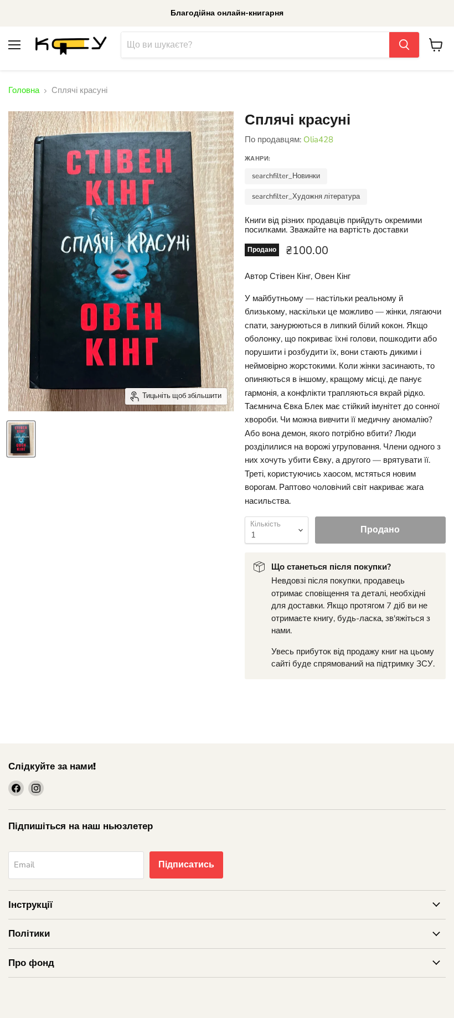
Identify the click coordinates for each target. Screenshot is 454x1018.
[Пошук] (404, 45)
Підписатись (186, 865)
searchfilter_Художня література (306, 196)
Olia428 (318, 139)
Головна (23, 90)
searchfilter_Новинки (286, 176)
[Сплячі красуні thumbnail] (21, 439)
